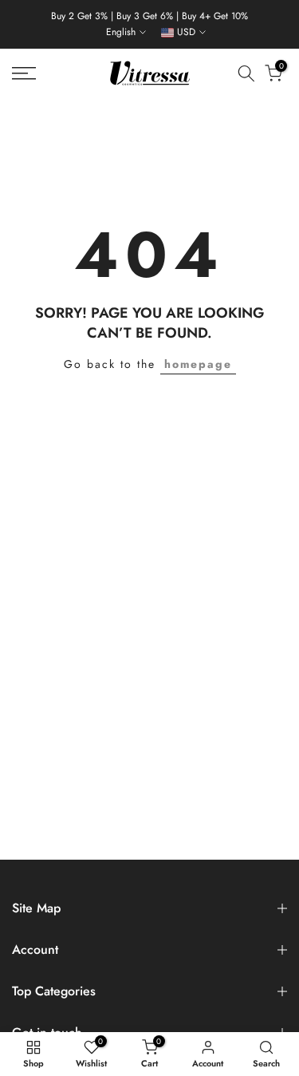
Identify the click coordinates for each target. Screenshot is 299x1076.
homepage (198, 364)
